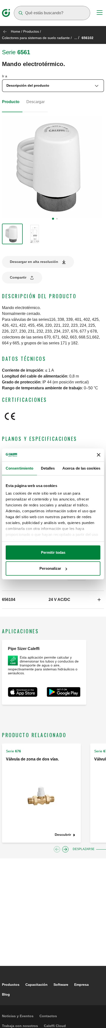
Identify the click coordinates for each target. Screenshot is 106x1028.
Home (15, 31)
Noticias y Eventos (18, 1016)
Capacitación (36, 985)
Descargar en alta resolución (34, 262)
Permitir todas (53, 552)
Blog (6, 994)
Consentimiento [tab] (19, 468)
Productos (31, 31)
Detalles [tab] (48, 468)
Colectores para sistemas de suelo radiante (36, 38)
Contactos (48, 1016)
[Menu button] (99, 13)
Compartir (18, 277)
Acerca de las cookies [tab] (81, 468)
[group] (12, 234)
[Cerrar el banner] (98, 455)
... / (76, 38)
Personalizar (50, 568)
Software (60, 985)
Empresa (81, 985)
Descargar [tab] (35, 102)
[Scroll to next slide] (65, 849)
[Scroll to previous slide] (57, 849)
